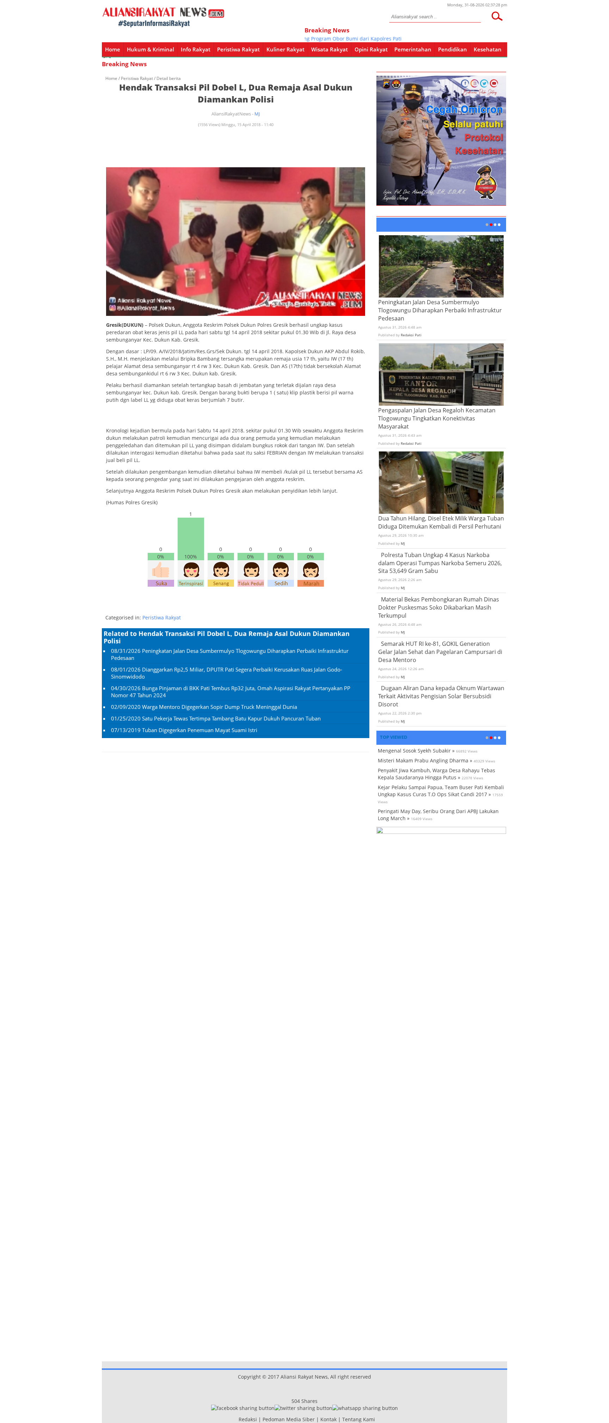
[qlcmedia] (236, 1419)
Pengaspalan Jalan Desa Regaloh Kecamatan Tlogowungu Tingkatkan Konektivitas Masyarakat (437, 418)
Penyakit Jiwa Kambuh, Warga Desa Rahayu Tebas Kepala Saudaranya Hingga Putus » (436, 774)
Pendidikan (452, 49)
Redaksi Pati (411, 334)
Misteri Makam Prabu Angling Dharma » (425, 760)
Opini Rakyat (371, 49)
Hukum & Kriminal (150, 49)
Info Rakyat (195, 49)
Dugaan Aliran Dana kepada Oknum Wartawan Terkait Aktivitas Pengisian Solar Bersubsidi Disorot (441, 696)
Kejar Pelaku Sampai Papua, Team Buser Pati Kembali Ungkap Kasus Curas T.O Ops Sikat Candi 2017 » (441, 791)
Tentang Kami (358, 1419)
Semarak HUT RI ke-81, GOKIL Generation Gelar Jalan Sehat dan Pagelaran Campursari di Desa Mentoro (440, 652)
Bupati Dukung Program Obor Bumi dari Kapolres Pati (321, 38)
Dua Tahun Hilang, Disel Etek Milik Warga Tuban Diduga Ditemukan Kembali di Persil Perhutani (441, 522)
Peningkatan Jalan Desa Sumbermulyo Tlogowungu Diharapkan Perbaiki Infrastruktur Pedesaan (440, 310)
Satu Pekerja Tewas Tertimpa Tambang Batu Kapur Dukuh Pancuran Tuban (231, 718)
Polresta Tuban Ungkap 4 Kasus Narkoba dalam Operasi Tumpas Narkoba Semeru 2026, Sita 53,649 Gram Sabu (440, 563)
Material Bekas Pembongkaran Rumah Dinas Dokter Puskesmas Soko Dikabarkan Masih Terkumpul (438, 607)
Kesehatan (488, 49)
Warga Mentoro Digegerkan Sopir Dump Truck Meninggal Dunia (219, 706)
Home (112, 49)
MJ (257, 114)
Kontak (328, 1419)
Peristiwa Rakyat (238, 49)
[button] (497, 16)
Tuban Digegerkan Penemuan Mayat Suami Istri (199, 730)
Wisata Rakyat (329, 49)
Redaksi (248, 1419)
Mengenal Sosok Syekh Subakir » (416, 750)
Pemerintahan (412, 49)
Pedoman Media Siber (289, 1419)
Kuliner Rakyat (285, 49)
